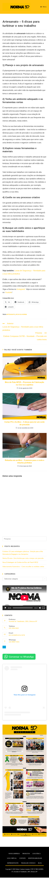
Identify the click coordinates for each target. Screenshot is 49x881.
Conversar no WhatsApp (21, 656)
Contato (22, 858)
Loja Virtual (12, 858)
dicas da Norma (21, 314)
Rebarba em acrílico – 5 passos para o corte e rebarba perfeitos (24, 461)
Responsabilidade (35, 858)
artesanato (10, 314)
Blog (40, 863)
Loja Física (36, 853)
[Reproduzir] (5, 608)
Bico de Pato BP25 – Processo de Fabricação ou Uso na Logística (24, 383)
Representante (12, 863)
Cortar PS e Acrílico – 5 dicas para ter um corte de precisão (24, 423)
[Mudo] (40, 608)
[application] (25, 597)
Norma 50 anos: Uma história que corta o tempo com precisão (23, 558)
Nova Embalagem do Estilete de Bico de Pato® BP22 (20, 562)
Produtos (26, 853)
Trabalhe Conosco (28, 863)
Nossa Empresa (14, 853)
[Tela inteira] (44, 608)
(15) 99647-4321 (14, 642)
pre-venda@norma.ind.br (17, 635)
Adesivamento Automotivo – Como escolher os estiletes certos (23, 566)
